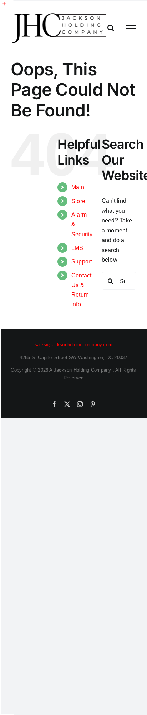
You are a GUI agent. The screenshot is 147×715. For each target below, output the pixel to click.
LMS (77, 248)
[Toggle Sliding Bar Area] (7, 6)
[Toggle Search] (110, 27)
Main (77, 187)
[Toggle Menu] (131, 28)
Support (81, 261)
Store (78, 201)
